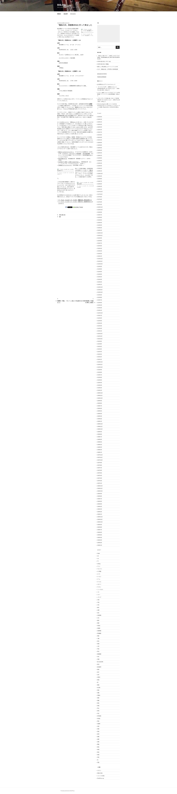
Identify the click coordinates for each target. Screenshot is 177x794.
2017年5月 (99, 196)
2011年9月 (99, 341)
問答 (98, 635)
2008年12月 (100, 423)
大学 (98, 646)
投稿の (99, 773)
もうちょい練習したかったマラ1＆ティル (106, 92)
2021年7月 (99, 132)
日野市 (98, 677)
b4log (61, 4)
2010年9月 (99, 369)
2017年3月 (99, 201)
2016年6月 (99, 217)
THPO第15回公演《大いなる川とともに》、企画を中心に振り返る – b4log (108, 100)
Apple (98, 553)
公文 (98, 617)
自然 (98, 726)
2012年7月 (99, 315)
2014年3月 (99, 279)
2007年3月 (99, 478)
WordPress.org (100, 778)
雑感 (98, 749)
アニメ (98, 566)
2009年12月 (100, 392)
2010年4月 (99, 382)
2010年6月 (99, 377)
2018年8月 (99, 178)
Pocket (81, 207)
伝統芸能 (99, 615)
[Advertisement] (108, 33)
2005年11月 (99, 519)
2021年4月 (99, 137)
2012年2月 (99, 328)
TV (98, 561)
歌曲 (98, 690)
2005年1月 (99, 545)
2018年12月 (100, 173)
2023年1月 (99, 121)
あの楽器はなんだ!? (101, 84)
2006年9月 (99, 493)
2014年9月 (99, 266)
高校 (98, 762)
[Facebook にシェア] (66, 207)
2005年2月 (99, 542)
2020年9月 (99, 142)
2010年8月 (99, 372)
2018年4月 (99, 186)
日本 (98, 674)
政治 (98, 664)
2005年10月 (100, 521)
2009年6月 (99, 408)
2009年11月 (99, 395)
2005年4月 (99, 537)
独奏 (98, 700)
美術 (98, 721)
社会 (98, 713)
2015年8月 (99, 240)
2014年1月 (99, 284)
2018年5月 (99, 183)
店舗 (98, 659)
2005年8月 (99, 527)
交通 (98, 610)
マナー (98, 594)
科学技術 (99, 715)
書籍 (98, 684)
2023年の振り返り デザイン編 (103, 61)
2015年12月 (100, 232)
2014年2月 (99, 281)
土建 (98, 638)
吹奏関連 (99, 630)
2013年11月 (99, 289)
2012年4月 (99, 323)
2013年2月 (99, 307)
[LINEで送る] (76, 207)
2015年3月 (99, 250)
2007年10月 (100, 460)
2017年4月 (99, 199)
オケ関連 (99, 571)
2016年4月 (99, 222)
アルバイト (99, 568)
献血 (98, 703)
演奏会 (98, 695)
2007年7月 (99, 467)
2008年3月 (99, 447)
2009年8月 (99, 403)
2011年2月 (99, 356)
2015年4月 (99, 248)
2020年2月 (99, 152)
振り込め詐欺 (100, 661)
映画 (98, 679)
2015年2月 (99, 253)
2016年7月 (99, 214)
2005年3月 (99, 540)
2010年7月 (99, 374)
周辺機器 (99, 633)
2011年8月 (99, 343)
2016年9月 (99, 212)
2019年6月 (99, 160)
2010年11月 (99, 364)
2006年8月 (99, 496)
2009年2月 (99, 418)
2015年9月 (99, 238)
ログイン (99, 770)
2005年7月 (99, 529)
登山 (98, 708)
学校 (98, 648)
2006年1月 (99, 514)
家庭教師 (99, 654)
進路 (98, 739)
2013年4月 (99, 305)
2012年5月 (99, 320)
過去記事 (66, 13)
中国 (98, 602)
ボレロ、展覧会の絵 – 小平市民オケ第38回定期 (107, 69)
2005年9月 (99, 524)
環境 (98, 705)
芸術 (98, 731)
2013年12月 (100, 287)
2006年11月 (99, 488)
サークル (99, 581)
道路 (98, 741)
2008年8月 (99, 434)
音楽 (64, 214)
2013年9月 (99, 294)
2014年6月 (99, 271)
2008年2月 (99, 449)
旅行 (98, 672)
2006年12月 (100, 485)
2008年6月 (99, 439)
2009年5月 (99, 410)
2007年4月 (99, 475)
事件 (98, 607)
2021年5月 (99, 134)
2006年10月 (100, 491)
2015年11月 (99, 235)
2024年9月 (99, 116)
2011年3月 (99, 354)
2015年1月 (99, 256)
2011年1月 (99, 359)
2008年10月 (100, 429)
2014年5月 (99, 274)
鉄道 (98, 746)
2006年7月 (99, 498)
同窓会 (98, 625)
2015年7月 (99, 243)
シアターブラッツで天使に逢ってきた (105, 98)
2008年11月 (99, 426)
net (98, 558)
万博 (98, 599)
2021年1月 (99, 139)
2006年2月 (99, 511)
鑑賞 (60, 216)
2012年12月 (100, 312)
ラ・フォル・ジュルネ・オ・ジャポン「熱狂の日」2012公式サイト (75, 200)
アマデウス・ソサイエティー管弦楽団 (71, 153)
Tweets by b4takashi (101, 76)
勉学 (98, 620)
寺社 (98, 656)
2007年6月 (99, 470)
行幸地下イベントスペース (65, 165)
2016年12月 (100, 207)
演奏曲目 (59, 13)
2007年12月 (100, 454)
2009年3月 (99, 416)
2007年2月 (99, 480)
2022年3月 (99, 124)
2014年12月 (100, 258)
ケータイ (99, 576)
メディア (99, 597)
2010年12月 (100, 361)
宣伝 (98, 651)
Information (73, 13)
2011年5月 (99, 349)
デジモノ (99, 586)
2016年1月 (99, 230)
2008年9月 (99, 431)
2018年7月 (99, 181)
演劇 (98, 692)
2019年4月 (99, 163)
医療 (98, 623)
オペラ (98, 574)
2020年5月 (99, 147)
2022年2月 (99, 127)
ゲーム (98, 579)
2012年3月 (99, 325)
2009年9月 (99, 400)
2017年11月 (99, 194)
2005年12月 (100, 516)
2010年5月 (99, 380)
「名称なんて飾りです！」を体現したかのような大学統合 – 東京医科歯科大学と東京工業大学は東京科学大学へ (108, 57)
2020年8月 (99, 145)
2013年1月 (99, 310)
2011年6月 (99, 346)
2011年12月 (99, 333)
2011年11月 (99, 336)
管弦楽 (60, 214)
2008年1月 (99, 452)
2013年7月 (99, 300)
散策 (98, 669)
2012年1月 (99, 330)
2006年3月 (99, 509)
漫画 (98, 697)
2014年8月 (99, 269)
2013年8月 (99, 297)
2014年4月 (99, 276)
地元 (98, 641)
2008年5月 (99, 441)
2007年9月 (99, 462)
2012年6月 (99, 318)
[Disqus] (75, 237)
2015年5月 (99, 245)
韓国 (98, 754)
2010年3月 (99, 385)
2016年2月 (99, 227)
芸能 (98, 728)
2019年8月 (99, 158)
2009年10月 (100, 398)
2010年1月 (99, 390)
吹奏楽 (98, 628)
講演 (98, 734)
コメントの (100, 775)
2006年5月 (99, 503)
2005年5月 (99, 534)
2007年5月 (99, 472)
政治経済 (99, 666)
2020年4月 (99, 150)
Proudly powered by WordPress (67, 790)
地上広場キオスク (62, 158)
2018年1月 (99, 189)
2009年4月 (99, 413)
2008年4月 (99, 444)
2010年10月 (100, 367)
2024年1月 (99, 119)
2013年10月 (100, 292)
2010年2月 (99, 387)
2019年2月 (99, 168)
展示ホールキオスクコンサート (66, 152)
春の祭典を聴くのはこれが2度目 (65, 115)
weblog (98, 563)
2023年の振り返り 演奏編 (102, 64)
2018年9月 (99, 176)
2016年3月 (99, 225)
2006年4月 (99, 506)
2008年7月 (99, 436)
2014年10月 (100, 263)
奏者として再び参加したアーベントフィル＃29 (107, 66)
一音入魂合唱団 (86, 153)
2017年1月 (99, 204)
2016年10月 (100, 209)
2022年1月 (99, 129)
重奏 (62, 214)
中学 (98, 604)
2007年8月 (99, 465)
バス (98, 592)
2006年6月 (99, 501)
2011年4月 (99, 351)
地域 (98, 643)
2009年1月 (99, 421)
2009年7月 (99, 405)
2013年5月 (99, 302)
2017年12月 (100, 191)
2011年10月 (99, 338)
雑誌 (98, 752)
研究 (98, 710)
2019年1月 (99, 170)
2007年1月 (99, 483)
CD (98, 555)
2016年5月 (99, 220)
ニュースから (100, 589)
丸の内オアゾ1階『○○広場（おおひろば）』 (69, 162)
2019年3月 (99, 165)
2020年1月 (99, 155)
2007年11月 (99, 457)
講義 (98, 736)
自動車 (98, 723)
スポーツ (99, 584)
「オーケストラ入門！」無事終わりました (106, 86)
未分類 (98, 687)
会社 (98, 612)
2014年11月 (99, 261)
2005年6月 (99, 532)
